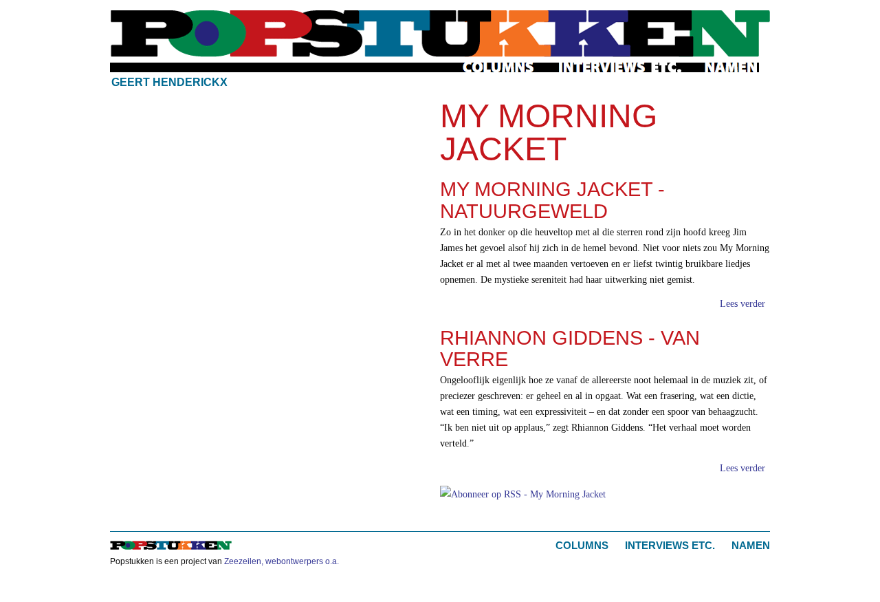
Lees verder (742, 303)
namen (731, 67)
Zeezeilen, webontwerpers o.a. (281, 561)
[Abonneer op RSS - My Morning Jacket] (523, 493)
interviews (620, 67)
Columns (582, 545)
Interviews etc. (670, 545)
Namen (751, 545)
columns (499, 67)
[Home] (440, 34)
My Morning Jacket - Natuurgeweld (552, 200)
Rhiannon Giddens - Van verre (570, 349)
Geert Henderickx (169, 82)
